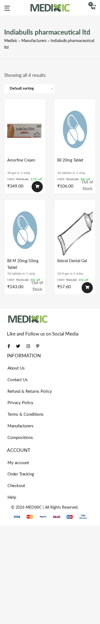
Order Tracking (21, 474)
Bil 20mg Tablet (70, 160)
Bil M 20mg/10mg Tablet (22, 264)
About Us (16, 368)
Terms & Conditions (26, 414)
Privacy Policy (20, 403)
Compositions (20, 438)
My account (18, 463)
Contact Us (18, 380)
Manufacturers (34, 41)
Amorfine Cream (21, 160)
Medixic (11, 41)
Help (12, 497)
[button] (93, 8)
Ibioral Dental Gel (72, 261)
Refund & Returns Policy (30, 391)
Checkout (16, 486)
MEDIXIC (34, 507)
